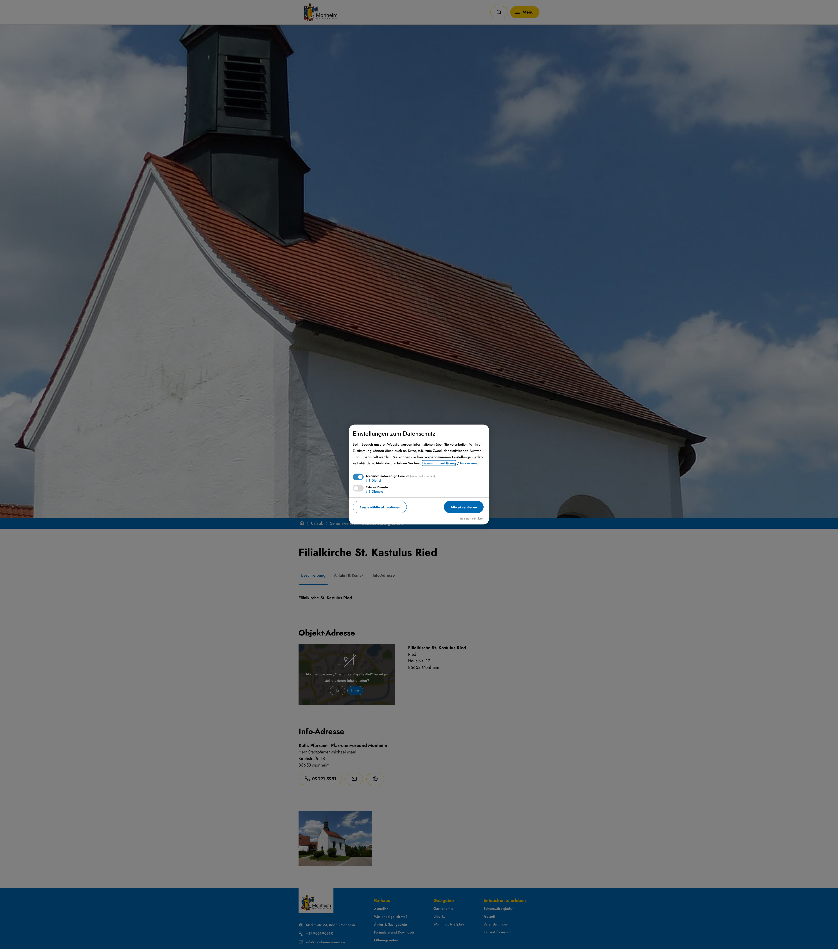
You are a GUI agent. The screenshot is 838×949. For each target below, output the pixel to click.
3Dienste (374, 491)
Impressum (468, 463)
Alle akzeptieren (463, 506)
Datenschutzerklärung (439, 463)
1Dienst (373, 480)
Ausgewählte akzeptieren (379, 506)
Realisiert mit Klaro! (472, 518)
